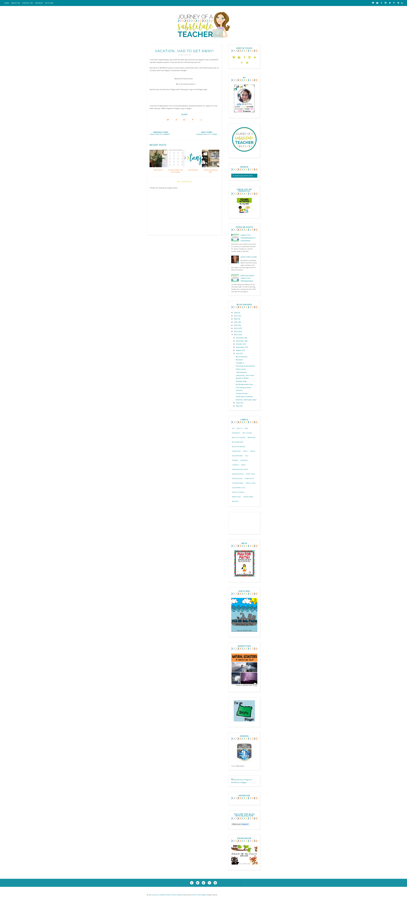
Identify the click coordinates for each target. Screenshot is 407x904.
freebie (235, 460)
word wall (236, 497)
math (243, 465)
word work (248, 497)
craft (245, 451)
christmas (236, 451)
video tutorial (238, 492)
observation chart (240, 469)
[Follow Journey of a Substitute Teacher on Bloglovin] (240, 825)
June (238, 403)
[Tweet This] (168, 120)
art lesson (247, 433)
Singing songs (241, 381)
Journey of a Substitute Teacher (161, 895)
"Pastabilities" (241, 372)
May (237, 406)
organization (238, 474)
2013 (236, 328)
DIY (233, 428)
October (239, 344)
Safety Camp (241, 369)
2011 (236, 334)
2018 (236, 313)
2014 (236, 325)
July (238, 353)
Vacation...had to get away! (246, 400)
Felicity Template (177, 895)
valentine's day (238, 488)
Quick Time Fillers (249, 257)
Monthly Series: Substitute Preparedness (248, 278)
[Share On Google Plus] (184, 120)
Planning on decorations (245, 366)
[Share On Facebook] (176, 120)
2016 (236, 319)
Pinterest (236, 433)
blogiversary (237, 442)
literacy (235, 465)
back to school (239, 437)
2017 (236, 316)
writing (235, 501)
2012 (236, 331)
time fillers (251, 483)
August (239, 350)
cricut (253, 451)
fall (247, 456)
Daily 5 (239, 428)
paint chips (250, 474)
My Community (241, 357)
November (240, 341)
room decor (237, 478)
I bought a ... (240, 363)
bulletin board (238, 447)
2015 (236, 322)
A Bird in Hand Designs (199, 895)
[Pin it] (193, 120)
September (240, 347)
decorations (237, 456)
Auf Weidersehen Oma (244, 384)
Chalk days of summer (244, 396)
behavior (251, 437)
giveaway (244, 460)
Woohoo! (239, 360)
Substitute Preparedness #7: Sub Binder (248, 238)
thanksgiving (237, 483)
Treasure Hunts (242, 393)
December (240, 338)
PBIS (246, 428)
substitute (249, 478)
